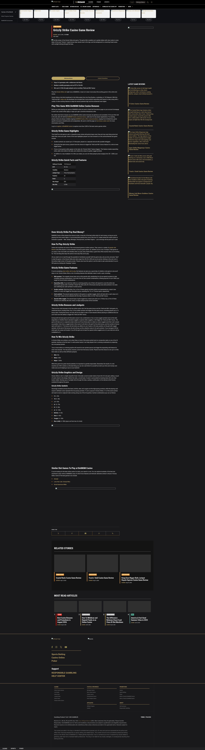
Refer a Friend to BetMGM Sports (127, 698)
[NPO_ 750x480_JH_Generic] (85, 507)
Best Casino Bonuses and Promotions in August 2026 (65, 620)
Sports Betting (58, 654)
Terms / (143, 717)
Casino (90, 2)
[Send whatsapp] (99, 533)
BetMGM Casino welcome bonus (76, 117)
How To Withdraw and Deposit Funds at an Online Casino (89, 620)
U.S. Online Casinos (85, 6)
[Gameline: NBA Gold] (41, 14)
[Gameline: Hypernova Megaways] (118, 14)
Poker (99, 2)
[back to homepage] (63, 2)
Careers (88, 708)
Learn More (25, 19)
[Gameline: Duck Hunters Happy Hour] (26, 14)
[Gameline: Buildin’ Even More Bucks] (149, 14)
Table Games (65, 6)
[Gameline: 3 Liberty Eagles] (56, 14)
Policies (148, 717)
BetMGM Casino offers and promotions (87, 119)
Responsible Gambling (64, 673)
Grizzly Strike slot (61, 92)
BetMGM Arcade (74, 6)
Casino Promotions (103, 78)
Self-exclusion (123, 706)
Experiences (96, 6)
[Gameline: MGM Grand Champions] (102, 14)
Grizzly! (56, 479)
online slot (63, 99)
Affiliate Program (90, 706)
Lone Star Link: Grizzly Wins (62, 481)
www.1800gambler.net (84, 721)
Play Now (41, 19)
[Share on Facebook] (72, 533)
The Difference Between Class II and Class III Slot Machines (115, 620)
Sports (106, 2)
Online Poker (57, 698)
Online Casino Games (59, 690)
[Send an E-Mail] (85, 533)
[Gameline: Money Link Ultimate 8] (133, 14)
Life (133, 614)
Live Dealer (56, 692)
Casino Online (58, 657)
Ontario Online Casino (59, 700)
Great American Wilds (60, 484)
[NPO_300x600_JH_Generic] (140, 53)
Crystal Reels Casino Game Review (68, 578)
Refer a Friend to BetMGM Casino (127, 696)
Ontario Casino (90, 694)
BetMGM (55, 34)
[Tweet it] (58, 533)
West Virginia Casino (91, 698)
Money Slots (55, 6)
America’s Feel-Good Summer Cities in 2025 (139, 619)
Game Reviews (57, 26)
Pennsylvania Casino (91, 696)
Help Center (58, 676)
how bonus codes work (103, 121)
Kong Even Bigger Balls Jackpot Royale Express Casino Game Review (135, 579)
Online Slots (57, 694)
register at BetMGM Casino (64, 126)
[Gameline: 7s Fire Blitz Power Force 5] (72, 14)
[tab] (9, 12)
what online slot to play (69, 271)
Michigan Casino (90, 690)
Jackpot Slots (57, 696)
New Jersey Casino (91, 692)
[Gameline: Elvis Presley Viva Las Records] (87, 14)
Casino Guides (86, 614)
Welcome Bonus (68, 78)
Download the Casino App (109, 6)
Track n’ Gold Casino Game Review (101, 578)
